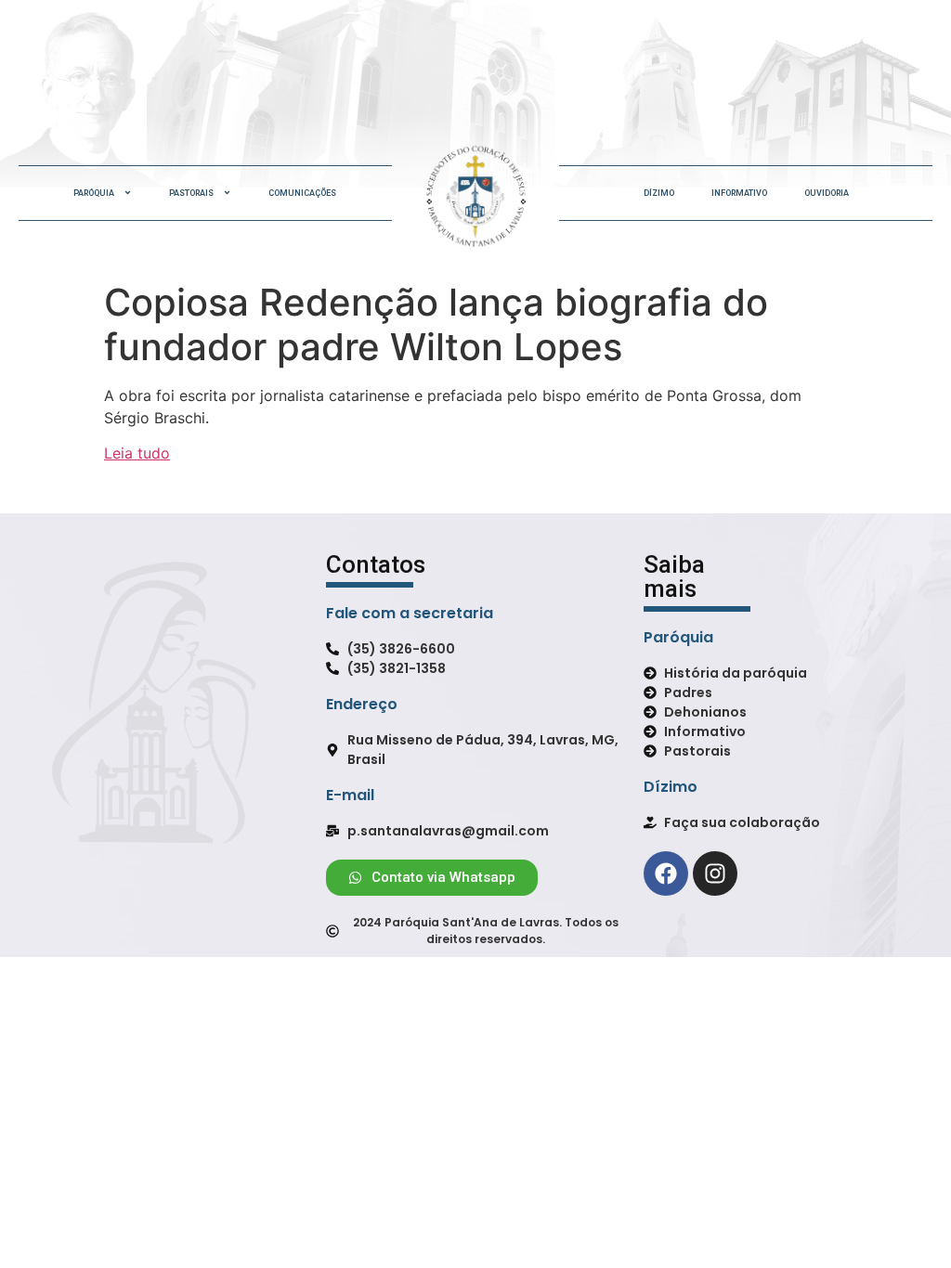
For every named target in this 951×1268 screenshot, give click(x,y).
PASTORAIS (191, 193)
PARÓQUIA (93, 193)
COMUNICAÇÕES (302, 193)
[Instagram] (715, 873)
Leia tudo (137, 453)
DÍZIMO (659, 193)
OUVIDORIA (826, 193)
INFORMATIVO (739, 193)
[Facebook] (666, 873)
